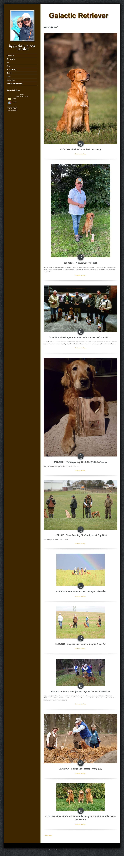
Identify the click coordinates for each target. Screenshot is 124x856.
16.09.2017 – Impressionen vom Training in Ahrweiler (80, 591)
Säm (8, 66)
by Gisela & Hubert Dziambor (22, 47)
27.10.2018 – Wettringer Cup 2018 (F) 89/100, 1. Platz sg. (80, 462)
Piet (8, 62)
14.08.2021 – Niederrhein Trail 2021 (80, 263)
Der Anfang (11, 59)
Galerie (9, 73)
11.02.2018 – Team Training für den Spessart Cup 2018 (80, 535)
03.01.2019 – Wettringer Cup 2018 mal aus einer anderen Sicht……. (80, 337)
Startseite (10, 56)
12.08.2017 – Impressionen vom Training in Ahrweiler (80, 644)
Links (8, 76)
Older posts (48, 835)
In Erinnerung (11, 69)
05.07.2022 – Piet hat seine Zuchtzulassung (80, 149)
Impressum (11, 80)
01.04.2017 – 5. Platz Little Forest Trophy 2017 (80, 768)
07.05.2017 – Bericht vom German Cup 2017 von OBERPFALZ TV (80, 691)
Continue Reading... (80, 154)
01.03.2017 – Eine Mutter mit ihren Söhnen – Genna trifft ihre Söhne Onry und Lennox (80, 818)
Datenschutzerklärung (14, 83)
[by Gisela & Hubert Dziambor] (22, 25)
